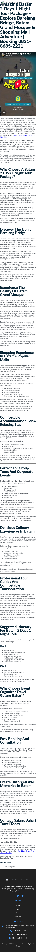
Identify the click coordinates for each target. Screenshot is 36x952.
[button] (27, 3)
